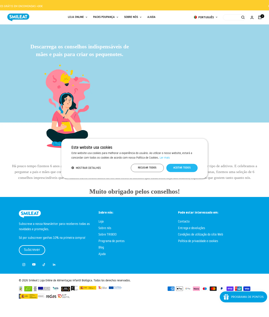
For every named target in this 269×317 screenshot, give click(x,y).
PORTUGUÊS (206, 17)
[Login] (252, 17)
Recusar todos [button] (147, 167)
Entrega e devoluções (191, 228)
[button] (86, 168)
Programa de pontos (111, 241)
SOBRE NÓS (131, 17)
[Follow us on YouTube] (34, 264)
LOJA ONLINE (76, 17)
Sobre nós (104, 228)
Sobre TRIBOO (107, 234)
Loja (101, 221)
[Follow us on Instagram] (24, 264)
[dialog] (134, 158)
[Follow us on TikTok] (44, 264)
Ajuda (102, 254)
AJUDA (151, 17)
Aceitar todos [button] (182, 167)
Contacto (184, 221)
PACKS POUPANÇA (104, 17)
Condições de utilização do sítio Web (200, 234)
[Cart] (260, 17)
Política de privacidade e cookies (198, 241)
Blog (101, 247)
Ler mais (165, 157)
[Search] (234, 17)
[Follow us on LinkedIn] (54, 264)
